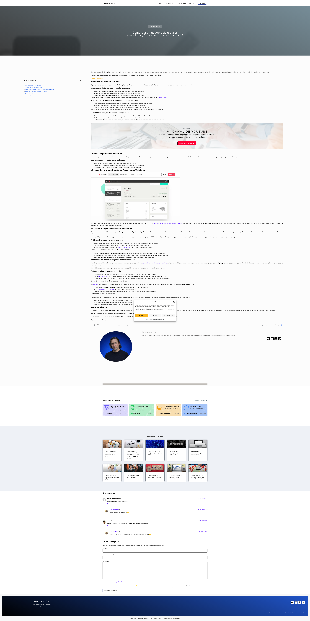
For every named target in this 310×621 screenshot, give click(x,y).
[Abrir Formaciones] (174, 3)
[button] (174, 302)
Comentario (106, 561)
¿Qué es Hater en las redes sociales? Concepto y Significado (112, 477)
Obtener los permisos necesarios (33, 87)
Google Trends (162, 97)
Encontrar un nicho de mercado (33, 85)
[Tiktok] (279, 338)
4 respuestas (28, 95)
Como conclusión (29, 93)
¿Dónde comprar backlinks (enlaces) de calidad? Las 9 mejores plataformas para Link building (133, 455)
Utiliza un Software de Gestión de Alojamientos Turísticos (39, 89)
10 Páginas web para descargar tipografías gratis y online (175, 453)
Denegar (155, 315)
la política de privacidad (121, 582)
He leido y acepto (116, 582)
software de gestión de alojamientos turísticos (168, 223)
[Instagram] (275, 338)
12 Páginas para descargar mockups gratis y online (196, 453)
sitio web (95, 284)
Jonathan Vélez (114, 509)
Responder (109, 503)
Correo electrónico (108, 554)
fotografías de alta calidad (106, 289)
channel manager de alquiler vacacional (155, 263)
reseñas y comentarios (124, 247)
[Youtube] (268, 338)
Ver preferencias (168, 315)
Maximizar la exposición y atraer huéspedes (36, 91)
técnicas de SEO (103, 276)
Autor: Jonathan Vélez (149, 332)
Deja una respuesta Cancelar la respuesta (35, 98)
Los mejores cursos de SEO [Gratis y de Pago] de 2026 (155, 453)
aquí (164, 306)
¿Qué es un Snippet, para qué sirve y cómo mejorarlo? (176, 477)
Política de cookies (149, 319)
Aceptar (141, 315)
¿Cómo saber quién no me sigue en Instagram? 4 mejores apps (155, 477)
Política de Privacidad (159, 319)
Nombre (105, 548)
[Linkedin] (272, 338)
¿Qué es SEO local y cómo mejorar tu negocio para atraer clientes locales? (198, 477)
